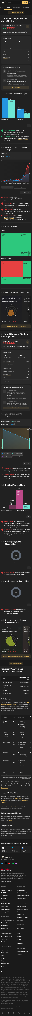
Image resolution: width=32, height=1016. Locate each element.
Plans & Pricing (20, 928)
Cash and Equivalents (20, 187)
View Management (17, 663)
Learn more (4, 788)
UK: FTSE (3, 892)
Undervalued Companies (7, 920)
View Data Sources (6, 881)
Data (25, 192)
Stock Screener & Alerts (23, 892)
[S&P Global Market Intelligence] (6, 869)
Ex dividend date (7, 374)
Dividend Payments (18, 453)
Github (10, 820)
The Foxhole (20, 912)
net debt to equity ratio (10, 199)
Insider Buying (4, 925)
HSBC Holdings (5, 952)
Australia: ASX (4, 895)
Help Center (20, 943)
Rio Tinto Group (5, 963)
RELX (2, 966)
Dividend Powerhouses (7, 922)
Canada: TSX (4, 901)
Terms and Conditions (6, 1006)
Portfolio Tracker (21, 890)
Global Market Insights (22, 909)
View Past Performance (17, 12)
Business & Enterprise (22, 951)
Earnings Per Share (18, 456)
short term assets (9, 132)
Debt (19, 44)
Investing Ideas (20, 914)
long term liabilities (23, 138)
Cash (4, 51)
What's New (20, 920)
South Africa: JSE (5, 903)
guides (3, 800)
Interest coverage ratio (8, 48)
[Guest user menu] (29, 2)
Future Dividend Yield (8, 365)
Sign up (25, 2)
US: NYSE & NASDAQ (6, 890)
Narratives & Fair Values (23, 895)
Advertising (20, 931)
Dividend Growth (7, 368)
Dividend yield (7, 357)
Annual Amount (7, 456)
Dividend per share (7, 377)
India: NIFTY (4, 898)
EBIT (16, 219)
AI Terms (23, 1006)
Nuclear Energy (5, 928)
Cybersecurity (4, 939)
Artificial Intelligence (6, 933)
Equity (4, 54)
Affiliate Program (21, 948)
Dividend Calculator (22, 898)
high (5, 201)
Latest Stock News (21, 906)
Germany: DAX (5, 912)
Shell (2, 955)
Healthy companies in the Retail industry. (16, 326)
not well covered (8, 219)
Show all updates (16, 87)
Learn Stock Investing (22, 946)
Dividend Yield (7, 453)
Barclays (3, 971)
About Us (19, 933)
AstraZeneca (4, 950)
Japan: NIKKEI (4, 906)
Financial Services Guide (7, 1008)
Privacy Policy (16, 1006)
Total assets (6, 61)
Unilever (3, 958)
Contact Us (19, 936)
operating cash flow (9, 211)
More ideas (4, 941)
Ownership (26, 7)
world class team (14, 806)
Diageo (3, 961)
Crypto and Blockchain (7, 936)
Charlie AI (19, 954)
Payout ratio (6, 381)
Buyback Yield (21, 357)
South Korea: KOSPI (6, 909)
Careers (19, 939)
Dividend (8, 7)
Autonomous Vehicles (6, 931)
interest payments (9, 217)
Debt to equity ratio (9, 44)
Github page (18, 798)
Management (16, 7)
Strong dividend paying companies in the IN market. (16, 656)
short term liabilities (9, 134)
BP (2, 969)
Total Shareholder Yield (8, 361)
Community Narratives (22, 917)
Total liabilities (6, 57)
